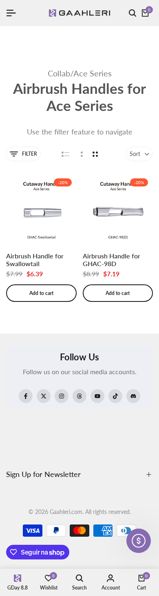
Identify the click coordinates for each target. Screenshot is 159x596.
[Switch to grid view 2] (95, 154)
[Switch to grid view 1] (81, 154)
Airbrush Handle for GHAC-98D (111, 259)
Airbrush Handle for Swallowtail (35, 259)
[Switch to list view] (65, 154)
